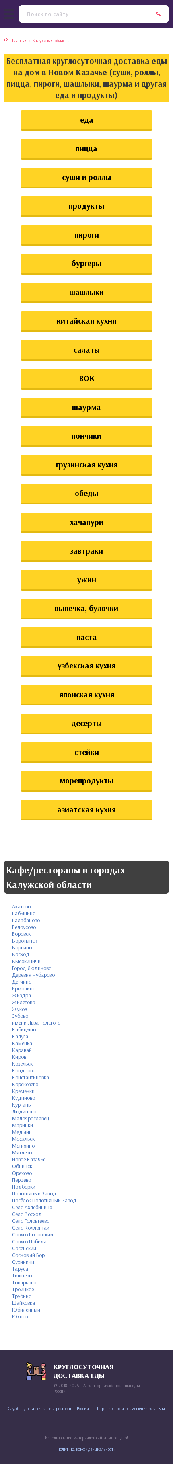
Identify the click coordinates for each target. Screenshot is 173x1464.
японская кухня (86, 694)
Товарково (24, 1282)
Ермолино (23, 988)
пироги (86, 235)
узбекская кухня (86, 665)
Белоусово (24, 927)
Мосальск (23, 1138)
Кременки (23, 1091)
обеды (86, 493)
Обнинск (22, 1166)
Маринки (22, 1125)
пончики (86, 436)
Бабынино (23, 913)
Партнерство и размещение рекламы (131, 1408)
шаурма (86, 407)
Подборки (23, 1186)
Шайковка (23, 1302)
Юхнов (20, 1316)
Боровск (21, 933)
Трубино (21, 1296)
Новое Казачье (28, 1159)
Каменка (22, 1043)
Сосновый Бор (28, 1255)
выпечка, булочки (86, 608)
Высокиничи (26, 961)
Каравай (22, 1050)
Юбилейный (26, 1309)
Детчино (21, 981)
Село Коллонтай (30, 1227)
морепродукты (86, 780)
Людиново (24, 1111)
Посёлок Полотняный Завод (44, 1200)
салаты (87, 349)
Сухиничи (23, 1261)
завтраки (86, 550)
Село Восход (27, 1214)
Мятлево (22, 1152)
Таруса (20, 1268)
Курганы (22, 1104)
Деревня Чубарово (33, 974)
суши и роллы (86, 177)
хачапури (86, 522)
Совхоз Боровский (32, 1234)
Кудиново (23, 1097)
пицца (86, 148)
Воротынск (24, 940)
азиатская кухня (86, 809)
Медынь (21, 1132)
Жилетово (23, 1002)
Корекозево (25, 1084)
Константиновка (30, 1077)
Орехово (22, 1173)
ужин (86, 579)
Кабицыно (24, 1029)
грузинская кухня (86, 464)
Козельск (22, 1063)
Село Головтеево (30, 1220)
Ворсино (22, 947)
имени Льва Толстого (36, 1022)
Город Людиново (31, 968)
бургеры (86, 263)
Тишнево (22, 1275)
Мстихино (23, 1145)
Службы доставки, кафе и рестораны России (48, 1408)
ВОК (87, 378)
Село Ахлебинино (32, 1207)
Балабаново (26, 920)
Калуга (20, 1036)
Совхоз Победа (29, 1241)
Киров (19, 1056)
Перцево (21, 1179)
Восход (20, 954)
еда (86, 120)
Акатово (21, 906)
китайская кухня (86, 321)
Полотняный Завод (34, 1193)
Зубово (20, 1015)
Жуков (19, 1009)
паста (86, 637)
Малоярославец (30, 1118)
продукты (86, 206)
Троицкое (23, 1289)
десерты (86, 723)
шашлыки (86, 292)
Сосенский (24, 1248)
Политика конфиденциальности (86, 1449)
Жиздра (21, 995)
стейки (86, 752)
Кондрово (23, 1070)
